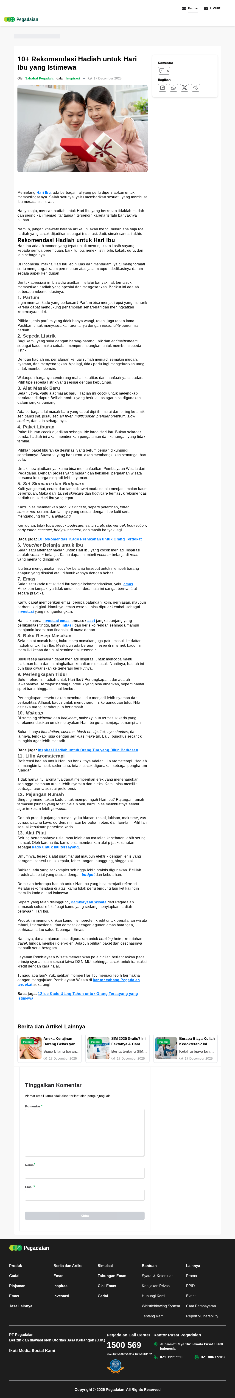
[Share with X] (184, 88)
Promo (193, 8)
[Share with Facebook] (162, 88)
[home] (21, 19)
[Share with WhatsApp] (173, 88)
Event (215, 8)
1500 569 (124, 1345)
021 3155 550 (171, 1357)
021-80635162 (122, 1354)
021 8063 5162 (213, 1357)
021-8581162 (143, 1354)
